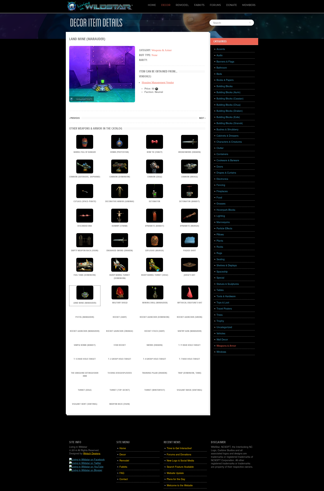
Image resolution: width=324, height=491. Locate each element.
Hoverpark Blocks (226, 209)
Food (219, 197)
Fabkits (199, 5)
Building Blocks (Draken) (230, 110)
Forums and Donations (179, 454)
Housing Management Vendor (158, 82)
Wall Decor (222, 339)
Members (248, 5)
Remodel (182, 5)
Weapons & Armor (226, 345)
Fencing (221, 185)
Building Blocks (225, 86)
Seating (221, 259)
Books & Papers (225, 80)
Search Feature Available (180, 466)
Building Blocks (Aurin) (228, 92)
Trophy (220, 320)
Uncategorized (224, 327)
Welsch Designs (91, 453)
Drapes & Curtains (226, 172)
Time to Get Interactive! (179, 448)
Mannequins (223, 222)
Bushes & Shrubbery (227, 129)
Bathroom (222, 67)
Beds (219, 73)
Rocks (220, 246)
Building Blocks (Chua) (229, 104)
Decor (165, 5)
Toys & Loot (223, 302)
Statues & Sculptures (228, 284)
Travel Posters (224, 308)
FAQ (121, 473)
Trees (220, 314)
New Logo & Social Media (180, 460)
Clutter (220, 148)
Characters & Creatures (229, 141)
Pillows (220, 234)
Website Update (175, 473)
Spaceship (222, 271)
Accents (221, 49)
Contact (123, 479)
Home (152, 5)
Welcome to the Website (180, 485)
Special (220, 277)
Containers (222, 154)
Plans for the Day (176, 479)
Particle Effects (224, 228)
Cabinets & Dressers (227, 135)
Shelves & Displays (227, 265)
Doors (220, 166)
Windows (221, 351)
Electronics (222, 178)
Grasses (221, 203)
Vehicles (221, 333)
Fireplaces (222, 191)
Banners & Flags (225, 61)
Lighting (221, 215)
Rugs (219, 253)
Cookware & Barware (228, 160)
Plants (220, 240)
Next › (202, 118)
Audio (220, 55)
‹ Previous (74, 118)
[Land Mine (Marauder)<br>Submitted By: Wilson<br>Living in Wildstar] (102, 73)
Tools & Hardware (226, 296)
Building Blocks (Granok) (230, 123)
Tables (220, 290)
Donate (231, 5)
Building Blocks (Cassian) (230, 98)
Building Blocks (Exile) (228, 117)
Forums (215, 5)
